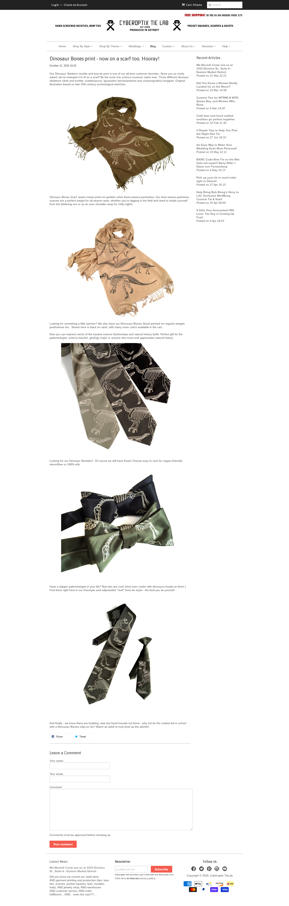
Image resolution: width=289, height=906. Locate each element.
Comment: (56, 787)
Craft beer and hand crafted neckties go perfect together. (215, 117)
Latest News (59, 861)
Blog (153, 46)
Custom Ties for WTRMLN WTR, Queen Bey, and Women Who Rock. (217, 101)
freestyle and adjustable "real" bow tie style (113, 590)
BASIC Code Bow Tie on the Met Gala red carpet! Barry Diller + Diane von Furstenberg (217, 163)
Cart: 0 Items (194, 4)
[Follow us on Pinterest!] (210, 869)
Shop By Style (82, 46)
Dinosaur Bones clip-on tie (76, 726)
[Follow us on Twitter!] (202, 869)
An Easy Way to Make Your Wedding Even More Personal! (216, 146)
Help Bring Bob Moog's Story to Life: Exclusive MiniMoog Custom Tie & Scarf (217, 196)
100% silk (73, 464)
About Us (187, 46)
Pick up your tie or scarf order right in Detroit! (216, 179)
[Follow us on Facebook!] (194, 869)
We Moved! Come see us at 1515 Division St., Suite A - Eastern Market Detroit (214, 68)
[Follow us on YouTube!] (225, 869)
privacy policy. (148, 878)
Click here (120, 878)
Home (62, 46)
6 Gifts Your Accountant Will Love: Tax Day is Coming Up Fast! (215, 214)
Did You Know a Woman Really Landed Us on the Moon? (216, 84)
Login (55, 4)
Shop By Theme (109, 46)
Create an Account (75, 4)
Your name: (57, 760)
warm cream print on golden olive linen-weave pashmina (116, 197)
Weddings (135, 46)
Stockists (208, 46)
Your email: (57, 774)
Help (225, 46)
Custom (167, 46)
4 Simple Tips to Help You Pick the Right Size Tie (216, 132)
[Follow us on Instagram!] (217, 869)
